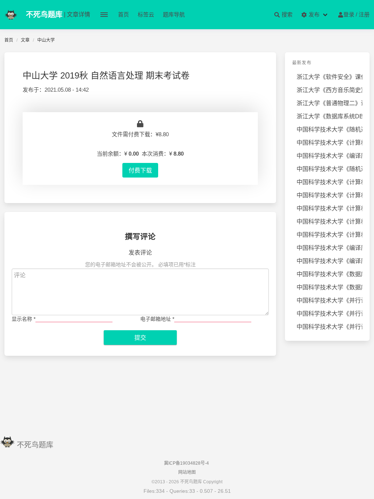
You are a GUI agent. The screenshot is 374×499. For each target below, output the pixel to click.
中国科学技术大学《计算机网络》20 (329, 182)
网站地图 (187, 472)
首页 (123, 14)
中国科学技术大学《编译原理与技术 (329, 156)
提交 (140, 337)
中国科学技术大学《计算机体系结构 (329, 195)
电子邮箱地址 (157, 319)
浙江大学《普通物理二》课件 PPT (329, 103)
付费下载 (140, 170)
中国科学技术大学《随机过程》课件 (329, 169)
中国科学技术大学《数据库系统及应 (329, 274)
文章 (25, 40)
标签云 (146, 14)
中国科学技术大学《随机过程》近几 (329, 129)
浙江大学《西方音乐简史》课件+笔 (329, 90)
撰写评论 (140, 236)
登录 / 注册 (356, 14)
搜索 (286, 14)
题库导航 (174, 14)
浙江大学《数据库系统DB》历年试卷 (329, 116)
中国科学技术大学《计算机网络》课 (329, 143)
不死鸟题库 (35, 445)
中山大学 (46, 40)
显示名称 (23, 319)
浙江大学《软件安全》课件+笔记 (329, 77)
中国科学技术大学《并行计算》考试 (329, 300)
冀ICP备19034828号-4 (186, 463)
